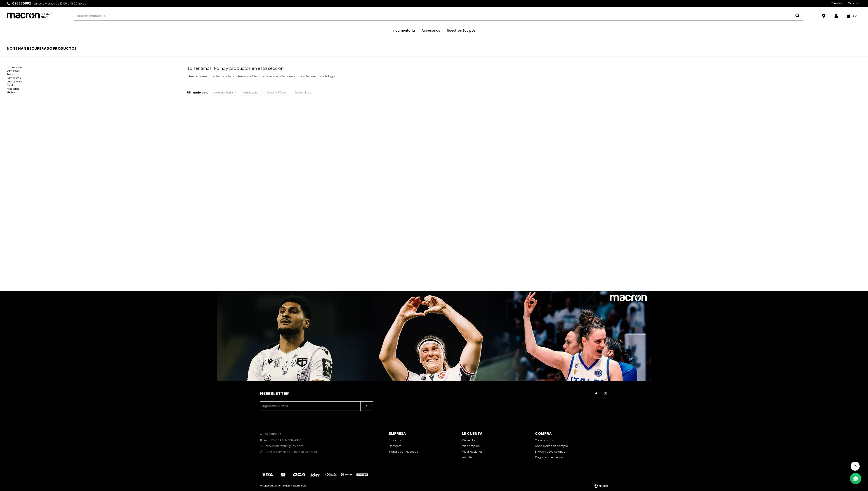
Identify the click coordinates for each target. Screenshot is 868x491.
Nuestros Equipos (461, 30)
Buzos (10, 74)
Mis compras (471, 446)
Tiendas (837, 3)
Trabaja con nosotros (403, 452)
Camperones (14, 81)
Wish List (467, 457)
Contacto (854, 3)
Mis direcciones (472, 452)
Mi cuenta (468, 440)
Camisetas (249, 92)
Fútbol (277, 92)
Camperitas (14, 78)
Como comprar (545, 440)
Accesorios (431, 30)
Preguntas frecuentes (549, 457)
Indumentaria (403, 30)
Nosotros (395, 440)
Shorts (10, 85)
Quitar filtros (303, 92)
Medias (11, 92)
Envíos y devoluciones (550, 452)
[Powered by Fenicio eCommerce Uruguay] (601, 485)
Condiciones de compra (551, 446)
